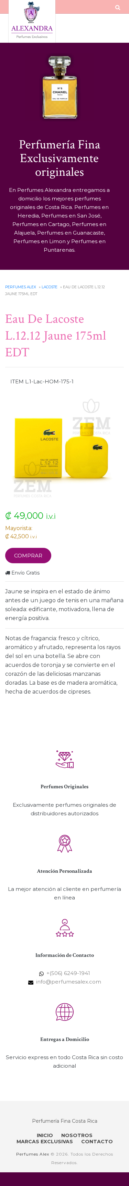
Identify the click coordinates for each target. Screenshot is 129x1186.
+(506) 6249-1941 (68, 973)
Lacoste (49, 287)
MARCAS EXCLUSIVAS (45, 1141)
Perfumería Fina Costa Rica (64, 1121)
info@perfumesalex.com (68, 981)
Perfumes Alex (20, 287)
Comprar (28, 555)
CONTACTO (97, 1141)
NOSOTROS (77, 1135)
